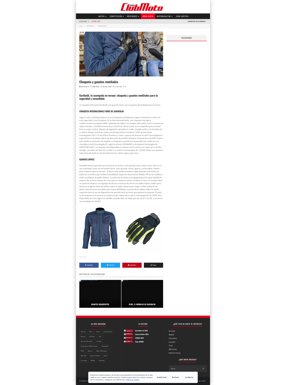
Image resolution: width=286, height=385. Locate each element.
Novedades (132, 16)
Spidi (105, 356)
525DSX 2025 (96, 21)
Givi (100, 336)
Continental (108, 332)
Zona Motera (182, 16)
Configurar (189, 377)
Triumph (84, 360)
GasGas (92, 336)
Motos (102, 16)
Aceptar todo (162, 377)
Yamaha (102, 360)
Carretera (173, 338)
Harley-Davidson (87, 341)
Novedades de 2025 (141, 330)
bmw (98, 332)
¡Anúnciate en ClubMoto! (197, 21)
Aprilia (83, 332)
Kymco (90, 351)
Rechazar (175, 377)
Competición (116, 16)
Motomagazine (164, 16)
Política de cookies (200, 381)
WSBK (93, 360)
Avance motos (175, 353)
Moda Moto (148, 16)
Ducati (83, 336)
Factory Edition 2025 (141, 334)
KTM (82, 351)
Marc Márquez (101, 351)
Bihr (91, 332)
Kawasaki (105, 346)
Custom (172, 342)
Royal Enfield (95, 356)
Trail (170, 345)
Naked (171, 334)
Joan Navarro (85, 86)
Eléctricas (173, 349)
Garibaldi (83, 257)
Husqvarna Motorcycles (89, 346)
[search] (203, 368)
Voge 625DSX (139, 341)
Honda (99, 341)
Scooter (172, 331)
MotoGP (83, 356)
